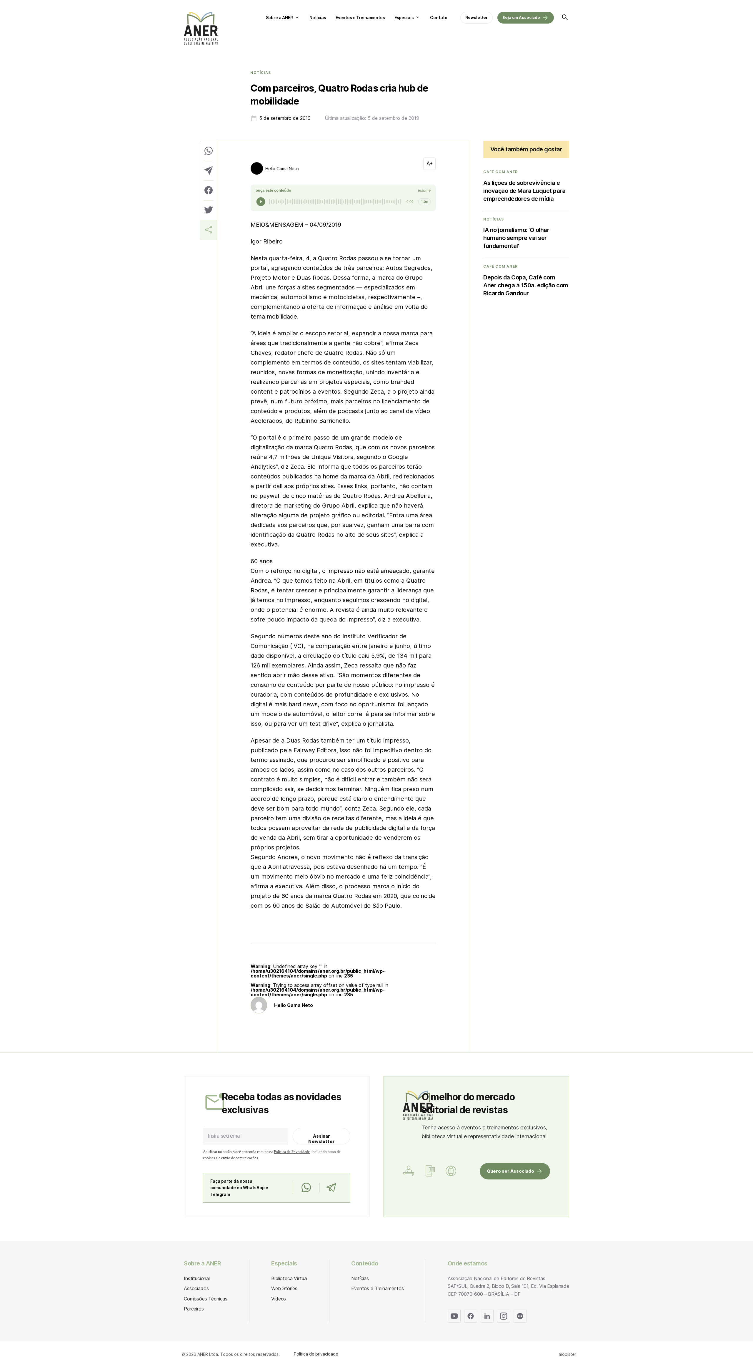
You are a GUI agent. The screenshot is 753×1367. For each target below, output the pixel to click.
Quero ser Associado (510, 1171)
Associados (196, 1288)
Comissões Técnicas (205, 1299)
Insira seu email (224, 1136)
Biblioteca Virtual (289, 1278)
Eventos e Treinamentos (360, 17)
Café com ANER (500, 172)
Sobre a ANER (279, 17)
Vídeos (278, 1299)
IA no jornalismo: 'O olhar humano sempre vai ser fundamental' (516, 237)
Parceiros (194, 1309)
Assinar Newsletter (321, 1138)
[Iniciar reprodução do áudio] (260, 201)
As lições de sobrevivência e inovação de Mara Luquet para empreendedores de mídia (524, 190)
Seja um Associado (521, 17)
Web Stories (284, 1288)
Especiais (404, 17)
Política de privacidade (316, 1353)
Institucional (197, 1278)
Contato (438, 17)
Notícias (317, 17)
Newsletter (476, 17)
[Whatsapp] (306, 1188)
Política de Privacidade (292, 1151)
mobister (567, 1354)
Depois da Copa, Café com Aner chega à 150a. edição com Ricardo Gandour (525, 285)
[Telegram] (331, 1187)
